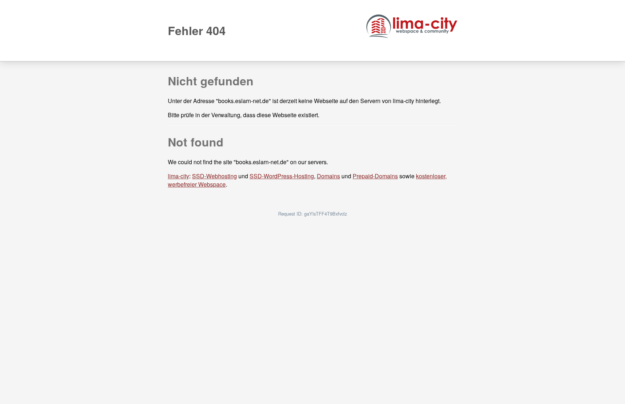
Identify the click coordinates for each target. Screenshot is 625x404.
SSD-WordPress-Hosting (282, 176)
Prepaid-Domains (375, 176)
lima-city (178, 176)
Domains (328, 176)
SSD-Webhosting (214, 176)
